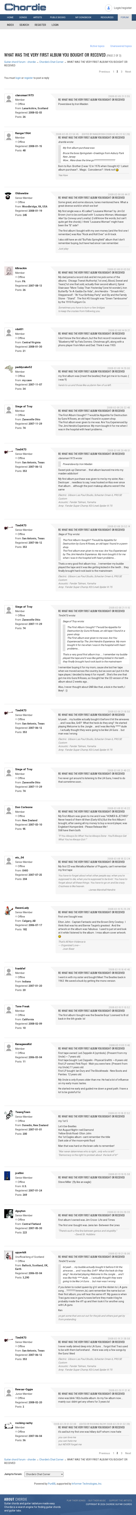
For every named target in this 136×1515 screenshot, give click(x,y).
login (18, 77)
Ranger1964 (23, 133)
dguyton (20, 1211)
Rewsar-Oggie (24, 1389)
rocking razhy (24, 1423)
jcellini (19, 1173)
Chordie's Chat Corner (51, 61)
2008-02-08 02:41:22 (118, 808)
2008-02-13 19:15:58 (119, 1174)
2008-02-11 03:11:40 (119, 1045)
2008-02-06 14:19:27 (119, 330)
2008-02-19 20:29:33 (118, 1211)
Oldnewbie (22, 193)
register (28, 77)
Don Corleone (24, 807)
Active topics (97, 46)
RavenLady (22, 907)
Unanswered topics (121, 46)
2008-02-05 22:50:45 (67, 134)
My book (83, 17)
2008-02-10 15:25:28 (119, 908)
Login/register (123, 8)
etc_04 (19, 857)
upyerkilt (20, 1252)
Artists (37, 17)
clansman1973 (24, 95)
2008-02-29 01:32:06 (65, 1423)
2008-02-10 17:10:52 (119, 1007)
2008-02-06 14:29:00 (118, 368)
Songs (23, 17)
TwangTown (22, 1112)
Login (55, 24)
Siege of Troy (23, 406)
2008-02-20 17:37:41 (119, 1390)
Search (24, 24)
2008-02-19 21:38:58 (119, 1338)
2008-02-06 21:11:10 (119, 607)
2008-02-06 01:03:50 (118, 269)
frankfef (20, 968)
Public (58, 17)
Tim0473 (20, 449)
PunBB (52, 1483)
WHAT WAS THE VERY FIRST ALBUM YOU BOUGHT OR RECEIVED (55, 54)
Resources (107, 17)
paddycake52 (23, 367)
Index (10, 24)
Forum (125, 17)
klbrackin (21, 268)
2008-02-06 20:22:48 (118, 407)
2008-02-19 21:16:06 (119, 1253)
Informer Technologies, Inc (86, 1483)
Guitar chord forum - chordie (20, 61)
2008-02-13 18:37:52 (119, 1113)
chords (127, 1504)
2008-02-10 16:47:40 (119, 969)
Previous (104, 71)
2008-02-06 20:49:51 (118, 450)
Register (40, 24)
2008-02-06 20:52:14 (118, 526)
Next (128, 71)
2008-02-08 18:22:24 (118, 858)
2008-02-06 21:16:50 (119, 711)
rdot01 (19, 329)
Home (10, 17)
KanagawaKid (23, 1044)
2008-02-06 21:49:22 (118, 770)
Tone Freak (22, 1006)
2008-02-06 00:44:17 (119, 194)
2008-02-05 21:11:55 (119, 96)
